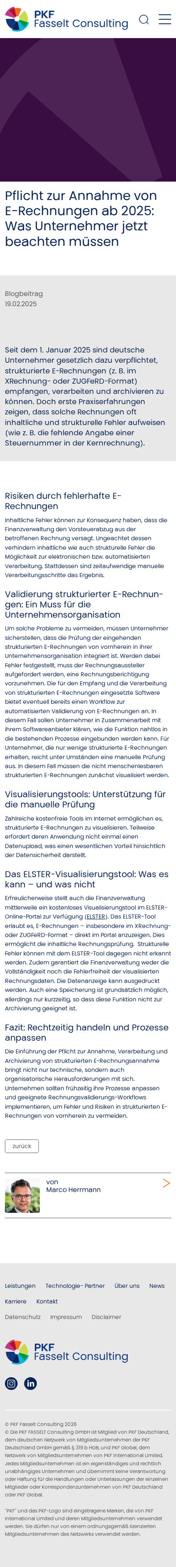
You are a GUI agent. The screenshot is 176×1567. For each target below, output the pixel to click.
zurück (22, 1146)
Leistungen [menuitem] (20, 1286)
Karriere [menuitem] (16, 1301)
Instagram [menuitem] (11, 1383)
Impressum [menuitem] (66, 1317)
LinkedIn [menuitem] (30, 1383)
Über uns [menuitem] (127, 1286)
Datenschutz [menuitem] (23, 1317)
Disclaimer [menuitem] (106, 1317)
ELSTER (96, 916)
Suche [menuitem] (144, 19)
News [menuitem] (157, 1286)
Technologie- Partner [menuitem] (75, 1286)
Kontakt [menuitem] (47, 1301)
